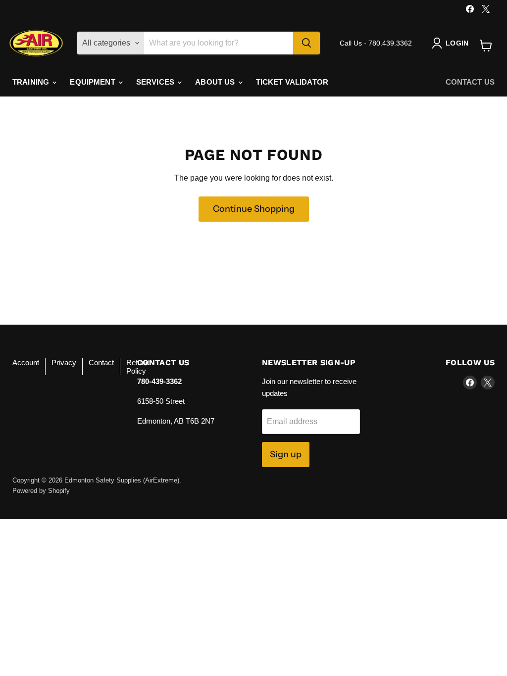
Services (156, 82)
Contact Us (470, 82)
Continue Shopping (254, 208)
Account (25, 362)
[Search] (306, 43)
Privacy (63, 362)
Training (31, 82)
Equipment (93, 82)
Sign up (286, 454)
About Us (216, 82)
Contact (101, 362)
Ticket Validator (292, 82)
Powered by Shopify (41, 490)
